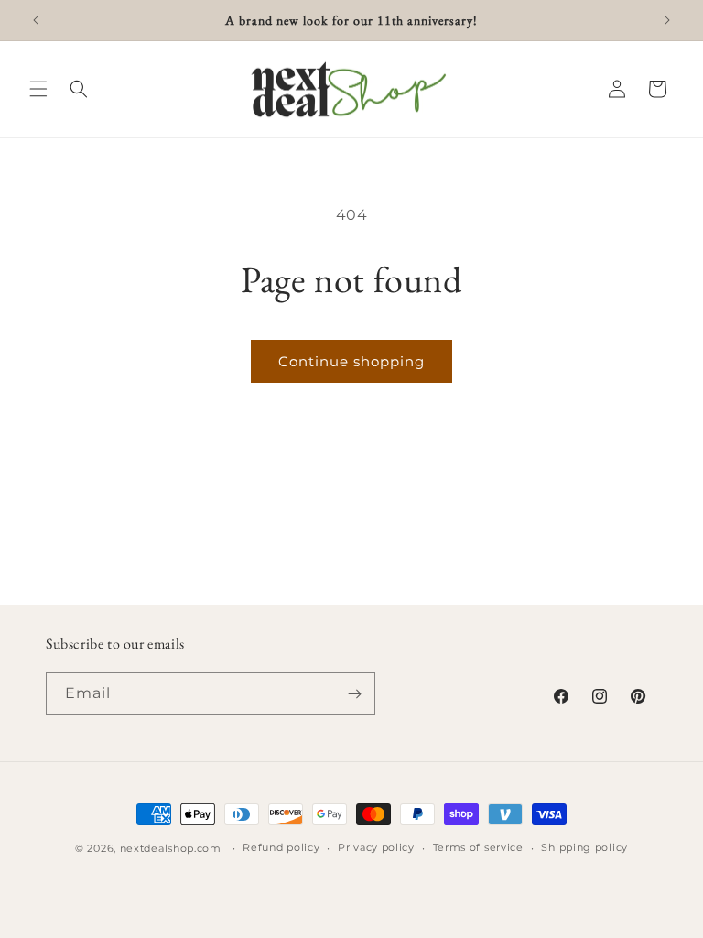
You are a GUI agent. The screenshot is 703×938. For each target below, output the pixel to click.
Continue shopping (351, 361)
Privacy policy (376, 847)
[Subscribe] (354, 693)
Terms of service (478, 847)
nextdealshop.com (171, 848)
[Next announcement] (667, 20)
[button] (38, 89)
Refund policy (281, 847)
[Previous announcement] (36, 20)
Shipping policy (584, 847)
